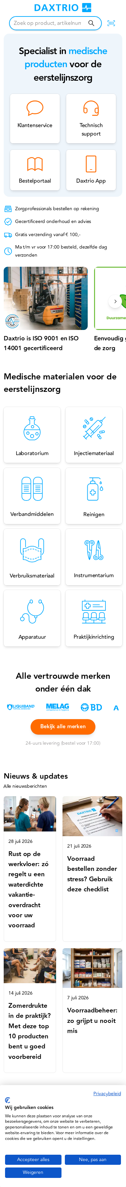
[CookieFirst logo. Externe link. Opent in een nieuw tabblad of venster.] (7, 1100)
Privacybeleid (107, 1093)
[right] (115, 301)
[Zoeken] (91, 23)
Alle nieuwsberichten (25, 786)
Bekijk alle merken (63, 726)
